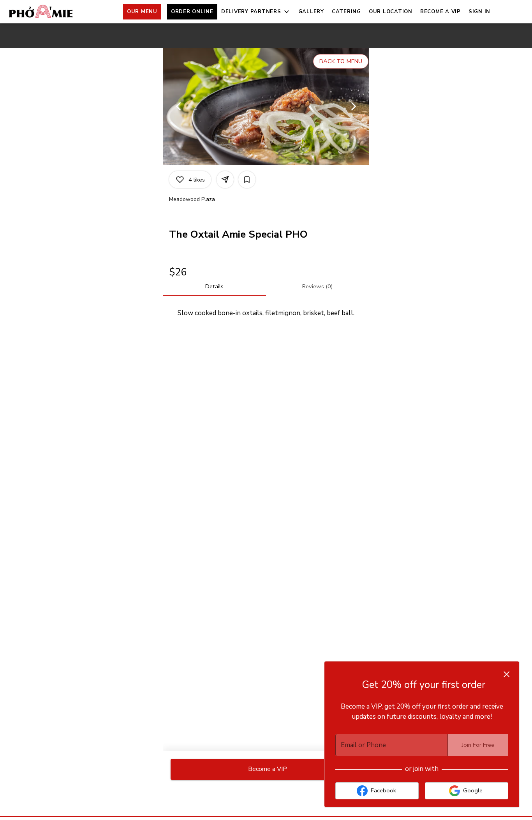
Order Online (192, 11)
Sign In (479, 11)
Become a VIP (440, 11)
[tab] (214, 286)
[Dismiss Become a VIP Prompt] (506, 674)
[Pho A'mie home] (41, 11)
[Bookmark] (246, 179)
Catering (346, 11)
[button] (255, 11)
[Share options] (225, 179)
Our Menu (142, 11)
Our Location (390, 11)
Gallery (311, 11)
